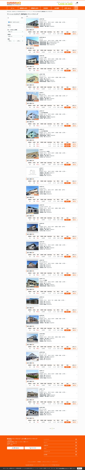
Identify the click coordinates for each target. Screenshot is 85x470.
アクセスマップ (47, 451)
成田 (43, 55)
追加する (74, 33)
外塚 (43, 241)
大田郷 (48, 63)
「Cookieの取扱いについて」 (63, 468)
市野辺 (44, 407)
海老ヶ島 (44, 37)
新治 (44, 25)
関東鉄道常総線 (43, 42)
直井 (43, 223)
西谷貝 (44, 352)
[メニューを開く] (76, 8)
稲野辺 (44, 333)
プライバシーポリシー (47, 461)
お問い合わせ (67, 8)
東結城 (44, 193)
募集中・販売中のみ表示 (14, 22)
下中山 (44, 278)
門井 (43, 260)
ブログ (45, 448)
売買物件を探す (35, 8)
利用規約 (39, 461)
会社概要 (57, 8)
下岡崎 (44, 74)
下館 (44, 23)
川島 (44, 191)
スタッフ (45, 442)
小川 (43, 370)
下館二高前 (46, 26)
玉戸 (44, 115)
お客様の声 (46, 445)
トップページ (46, 439)
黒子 (48, 42)
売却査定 (45, 8)
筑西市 (41, 37)
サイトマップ (55, 461)
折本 (45, 99)
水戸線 (41, 23)
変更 (22, 17)
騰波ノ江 (48, 43)
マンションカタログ (32, 461)
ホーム (12, 8)
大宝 (48, 44)
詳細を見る (67, 33)
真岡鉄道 (41, 26)
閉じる (79, 468)
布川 (43, 186)
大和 (44, 211)
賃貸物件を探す (24, 8)
